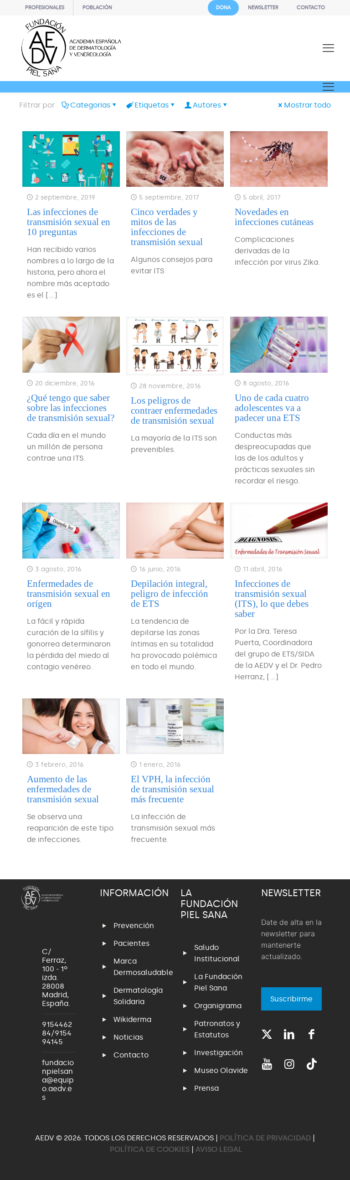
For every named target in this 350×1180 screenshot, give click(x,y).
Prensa (206, 1088)
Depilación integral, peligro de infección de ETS (169, 593)
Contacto (131, 1055)
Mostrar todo (307, 105)
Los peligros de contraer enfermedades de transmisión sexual (174, 410)
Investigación (218, 1052)
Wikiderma (132, 1019)
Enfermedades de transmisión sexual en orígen (68, 593)
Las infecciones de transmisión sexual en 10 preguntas (68, 221)
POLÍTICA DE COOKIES (150, 1149)
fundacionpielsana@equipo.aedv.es (58, 1080)
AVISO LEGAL (219, 1149)
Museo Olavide (221, 1070)
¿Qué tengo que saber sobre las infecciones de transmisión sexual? (70, 407)
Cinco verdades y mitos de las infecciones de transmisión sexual (167, 226)
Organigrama (218, 1005)
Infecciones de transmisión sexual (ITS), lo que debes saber (272, 598)
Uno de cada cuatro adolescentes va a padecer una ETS (272, 407)
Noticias (128, 1037)
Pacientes (131, 943)
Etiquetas (151, 105)
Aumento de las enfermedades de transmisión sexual (63, 789)
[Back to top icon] (306, 1161)
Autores (207, 105)
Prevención (133, 925)
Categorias (90, 105)
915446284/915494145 (57, 1033)
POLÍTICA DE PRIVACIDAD (266, 1138)
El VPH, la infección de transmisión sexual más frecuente (172, 789)
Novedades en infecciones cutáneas (274, 216)
